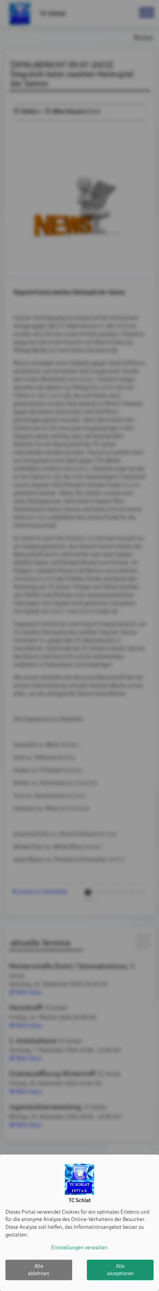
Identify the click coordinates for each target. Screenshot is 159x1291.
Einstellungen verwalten (79, 1247)
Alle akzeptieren (120, 1270)
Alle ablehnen (38, 1270)
